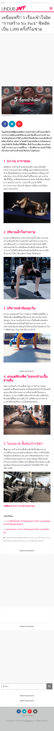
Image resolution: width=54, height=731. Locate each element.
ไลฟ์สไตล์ (17, 3)
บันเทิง (9, 3)
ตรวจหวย (44, 3)
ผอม (32, 537)
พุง (35, 537)
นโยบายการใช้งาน (27, 715)
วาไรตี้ (25, 3)
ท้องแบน (26, 537)
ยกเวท (47, 537)
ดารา (3, 3)
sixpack (8, 537)
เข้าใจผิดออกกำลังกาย (36, 541)
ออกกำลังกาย (22, 541)
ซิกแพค (14, 537)
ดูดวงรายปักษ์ (34, 3)
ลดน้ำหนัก (7, 541)
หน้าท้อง (14, 541)
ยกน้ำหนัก (40, 537)
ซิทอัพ (20, 537)
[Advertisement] (27, 59)
